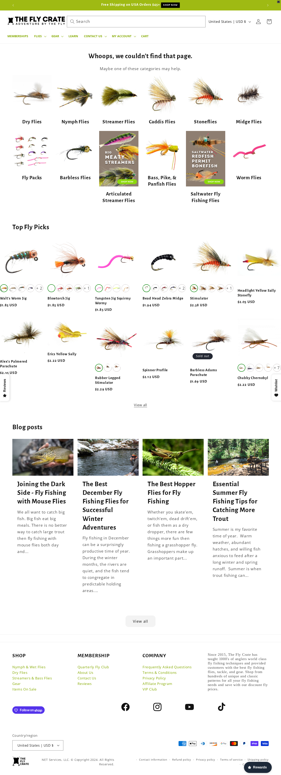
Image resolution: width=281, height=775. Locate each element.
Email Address (123, 353)
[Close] (176, 269)
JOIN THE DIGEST (140, 377)
